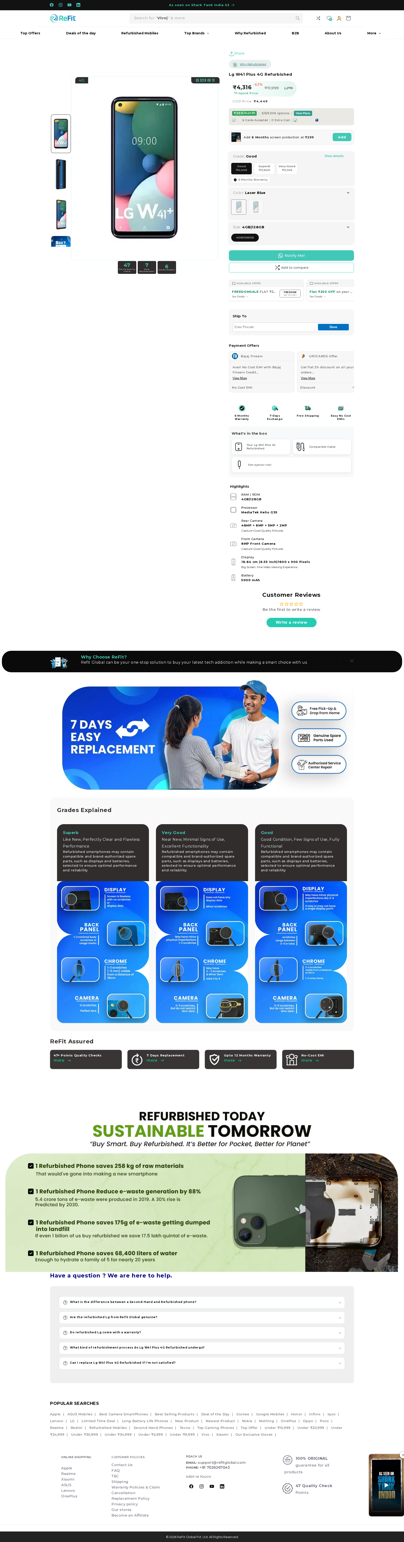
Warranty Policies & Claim (136, 1487)
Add (342, 137)
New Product (187, 1421)
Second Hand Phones (153, 1428)
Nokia (247, 1421)
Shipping (120, 1481)
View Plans (303, 113)
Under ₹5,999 (150, 1434)
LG (72, 1421)
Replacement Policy (131, 1498)
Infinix (315, 1414)
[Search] (298, 18)
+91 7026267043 (215, 1467)
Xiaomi (222, 1434)
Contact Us (122, 1465)
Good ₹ (244, 169)
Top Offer (249, 1428)
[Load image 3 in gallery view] (61, 215)
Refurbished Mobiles (108, 1428)
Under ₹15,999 (278, 1428)
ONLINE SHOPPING (76, 1457)
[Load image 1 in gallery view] (61, 134)
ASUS (66, 1485)
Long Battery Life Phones (145, 1421)
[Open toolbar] (319, 18)
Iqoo (331, 1414)
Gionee (242, 1414)
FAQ (116, 1470)
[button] (202, 1302)
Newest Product (220, 1421)
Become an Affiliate (130, 1515)
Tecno (185, 1428)
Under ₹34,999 (118, 1434)
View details (334, 156)
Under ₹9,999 (182, 1434)
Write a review (291, 622)
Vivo (205, 1434)
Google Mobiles (270, 1414)
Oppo (308, 1421)
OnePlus (288, 1421)
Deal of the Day (215, 1414)
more (152, 1060)
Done (333, 327)
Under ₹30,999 (84, 1434)
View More (240, 378)
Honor (296, 1414)
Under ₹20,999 (310, 1428)
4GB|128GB (247, 239)
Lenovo (56, 1421)
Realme (57, 1428)
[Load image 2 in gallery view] (61, 174)
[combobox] (216, 18)
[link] (202, 1187)
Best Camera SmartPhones (123, 1414)
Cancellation (123, 1493)
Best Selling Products (175, 1414)
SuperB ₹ (267, 169)
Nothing (266, 1421)
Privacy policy (125, 1504)
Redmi (77, 1428)
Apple (55, 1414)
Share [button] (239, 53)
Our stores (122, 1509)
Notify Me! (295, 255)
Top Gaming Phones (215, 1428)
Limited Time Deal (98, 1421)
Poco (324, 1421)
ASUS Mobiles (80, 1414)
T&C (115, 1476)
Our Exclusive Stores (254, 1434)
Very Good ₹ (288, 169)
